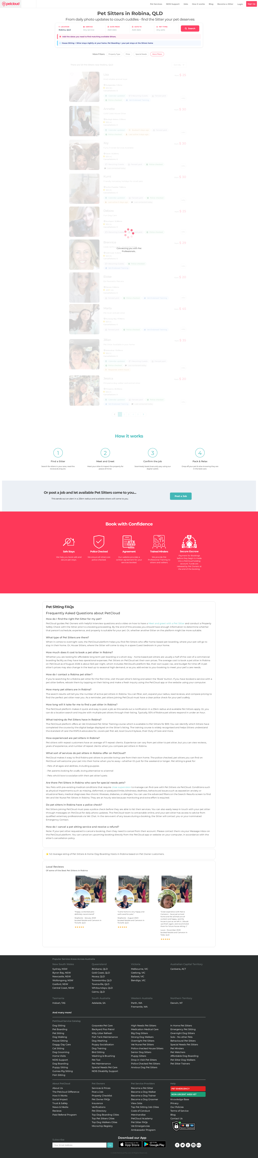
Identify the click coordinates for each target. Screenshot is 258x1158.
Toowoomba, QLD (102, 980)
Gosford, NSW (60, 984)
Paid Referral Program (64, 1114)
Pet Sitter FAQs (139, 1122)
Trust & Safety (60, 1103)
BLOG (199, 1145)
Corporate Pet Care (102, 1025)
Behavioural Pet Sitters (183, 1040)
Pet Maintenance (101, 1063)
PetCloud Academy (142, 1118)
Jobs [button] (186, 4)
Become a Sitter (225, 4)
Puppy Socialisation (103, 1044)
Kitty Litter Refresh (102, 1033)
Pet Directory (99, 1110)
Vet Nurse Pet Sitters (142, 1044)
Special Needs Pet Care (104, 1067)
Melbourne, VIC (139, 969)
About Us (57, 1088)
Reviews (57, 1110)
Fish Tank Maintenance (105, 1037)
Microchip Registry (102, 1126)
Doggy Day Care (61, 1044)
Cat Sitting (58, 1048)
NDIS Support (173, 4)
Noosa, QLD (98, 976)
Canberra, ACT (178, 969)
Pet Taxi (96, 1059)
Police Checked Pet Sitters (145, 1063)
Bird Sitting (98, 1052)
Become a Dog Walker (143, 1091)
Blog (211, 4)
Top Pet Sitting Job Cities (145, 1107)
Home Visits (59, 1056)
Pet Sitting (58, 1033)
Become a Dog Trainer (143, 1095)
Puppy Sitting (60, 1067)
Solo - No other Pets (181, 1037)
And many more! (61, 1012)
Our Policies (177, 1107)
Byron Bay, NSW (61, 972)
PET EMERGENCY (180, 1088)
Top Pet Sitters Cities (103, 1118)
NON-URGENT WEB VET (184, 1094)
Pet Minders (177, 1048)
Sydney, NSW (59, 969)
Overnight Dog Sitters (182, 1033)
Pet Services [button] (156, 4)
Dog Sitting (58, 1025)
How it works (198, 4)
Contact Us (176, 1118)
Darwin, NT (176, 1003)
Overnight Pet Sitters (142, 1040)
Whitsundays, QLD (102, 988)
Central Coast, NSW (63, 988)
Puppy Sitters (138, 1056)
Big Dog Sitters (139, 1033)
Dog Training (99, 1048)
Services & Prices (101, 1088)
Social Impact (60, 1099)
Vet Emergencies (140, 1126)
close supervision (121, 787)
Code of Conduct (140, 1110)
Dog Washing (99, 1040)
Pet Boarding (59, 1029)
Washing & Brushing (103, 1056)
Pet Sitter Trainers (180, 1063)
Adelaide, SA (98, 1003)
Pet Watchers (177, 1052)
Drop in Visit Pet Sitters (144, 1059)
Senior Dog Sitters (141, 1052)
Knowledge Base (179, 1099)
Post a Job (181, 496)
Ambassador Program (143, 1130)
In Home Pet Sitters (181, 1025)
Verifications (98, 1107)
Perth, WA (136, 1003)
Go (110, 1145)
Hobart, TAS (58, 1003)
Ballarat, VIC (137, 976)
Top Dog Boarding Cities (105, 1114)
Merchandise (138, 1114)
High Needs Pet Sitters (143, 1025)
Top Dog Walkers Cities (104, 1122)
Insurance (97, 1103)
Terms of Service (179, 1110)
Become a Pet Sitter (142, 1088)
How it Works (59, 1095)
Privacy (174, 1103)
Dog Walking (59, 1037)
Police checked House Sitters (147, 1048)
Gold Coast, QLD (101, 972)
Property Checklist (102, 1095)
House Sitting (60, 1040)
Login (240, 4)
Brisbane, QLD (100, 969)
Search (191, 28)
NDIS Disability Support (105, 1071)
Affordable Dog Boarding (184, 1056)
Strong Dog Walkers (142, 1037)
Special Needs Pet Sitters (184, 1044)
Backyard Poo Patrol (103, 1029)
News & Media (60, 1107)
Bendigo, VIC (138, 980)
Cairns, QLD (98, 991)
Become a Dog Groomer (144, 1099)
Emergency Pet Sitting (183, 1029)
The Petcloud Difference (65, 1091)
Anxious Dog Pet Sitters (144, 1067)
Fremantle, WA (139, 1006)
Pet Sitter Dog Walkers (182, 1059)
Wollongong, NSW (62, 980)
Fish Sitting (58, 1075)
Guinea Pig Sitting (62, 1071)
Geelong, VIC (138, 972)
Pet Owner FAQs (101, 1099)
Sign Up (251, 4)
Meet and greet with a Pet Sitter (166, 623)
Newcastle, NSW (61, 976)
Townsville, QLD (100, 984)
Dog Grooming (60, 1052)
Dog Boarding (60, 1063)
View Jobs (136, 1103)
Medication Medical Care (144, 1029)
